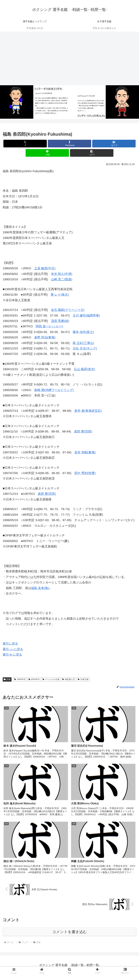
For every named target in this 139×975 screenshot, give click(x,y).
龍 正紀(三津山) (83, 343)
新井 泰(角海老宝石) (88, 410)
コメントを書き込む (69, 932)
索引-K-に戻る (12, 654)
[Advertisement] (69, 58)
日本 (8, 679)
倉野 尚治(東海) (44, 337)
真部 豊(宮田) (83, 431)
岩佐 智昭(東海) (85, 452)
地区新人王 (70, 679)
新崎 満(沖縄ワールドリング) (54, 390)
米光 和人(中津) (61, 274)
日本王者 (84, 679)
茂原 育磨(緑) (60, 321)
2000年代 (35, 679)
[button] (91, 153)
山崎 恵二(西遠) (61, 279)
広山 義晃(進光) (84, 369)
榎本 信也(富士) (83, 332)
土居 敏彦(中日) (44, 268)
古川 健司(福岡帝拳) (86, 315)
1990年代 (21, 679)
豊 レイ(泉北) (60, 294)
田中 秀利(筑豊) (85, 473)
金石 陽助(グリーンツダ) (67, 310)
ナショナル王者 (52, 679)
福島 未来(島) (40, 588)
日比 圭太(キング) (85, 348)
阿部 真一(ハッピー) (49, 326)
